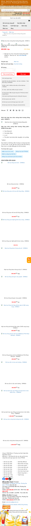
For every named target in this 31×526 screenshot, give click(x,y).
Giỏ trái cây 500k (8, 465)
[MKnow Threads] (12, 478)
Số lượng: (4, 67)
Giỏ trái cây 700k (8, 469)
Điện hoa (5, 28)
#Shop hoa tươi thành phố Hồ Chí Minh (12, 156)
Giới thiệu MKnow (22, 461)
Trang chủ (4, 32)
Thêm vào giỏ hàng (8, 74)
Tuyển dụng (21, 475)
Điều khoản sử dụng (23, 463)
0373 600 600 (22, 55)
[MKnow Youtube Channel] (6, 478)
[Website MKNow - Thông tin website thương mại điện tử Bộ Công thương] (15, 504)
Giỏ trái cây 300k (8, 461)
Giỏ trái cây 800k (8, 471)
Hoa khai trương (18, 64)
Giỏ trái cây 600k (8, 467)
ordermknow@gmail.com (12, 502)
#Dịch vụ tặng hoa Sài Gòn (9, 154)
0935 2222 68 (10, 499)
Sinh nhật (24, 25)
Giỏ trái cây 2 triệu (8, 476)
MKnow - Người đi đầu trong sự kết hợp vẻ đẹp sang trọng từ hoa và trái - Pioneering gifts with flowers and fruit (14, 2)
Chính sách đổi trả (22, 469)
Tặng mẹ (5, 25)
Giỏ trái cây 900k (8, 473)
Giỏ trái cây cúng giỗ (8, 23)
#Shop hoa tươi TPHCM (22, 151)
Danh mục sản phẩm (15, 18)
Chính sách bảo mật (23, 467)
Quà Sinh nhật (21, 23)
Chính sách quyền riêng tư (23, 465)
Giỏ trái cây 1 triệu (8, 475)
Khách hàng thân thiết (23, 473)
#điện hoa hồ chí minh (7, 151)
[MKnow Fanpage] (3, 478)
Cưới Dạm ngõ (14, 25)
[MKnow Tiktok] (9, 478)
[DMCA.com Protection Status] (6, 507)
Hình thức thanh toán (23, 471)
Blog (12, 28)
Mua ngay (23, 74)
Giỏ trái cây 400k (8, 463)
